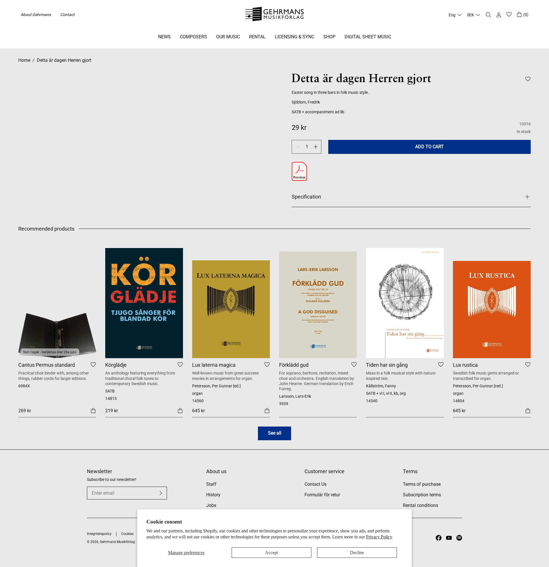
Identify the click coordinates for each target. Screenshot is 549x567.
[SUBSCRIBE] (161, 493)
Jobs (211, 505)
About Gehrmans (36, 14)
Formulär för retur (322, 494)
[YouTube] (449, 538)
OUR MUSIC (228, 36)
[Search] (488, 14)
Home (24, 60)
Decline (357, 552)
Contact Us (316, 484)
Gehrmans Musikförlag (117, 542)
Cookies (127, 534)
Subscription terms (422, 494)
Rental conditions (420, 505)
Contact (67, 14)
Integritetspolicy (99, 534)
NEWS (164, 36)
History (213, 494)
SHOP (329, 36)
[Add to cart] (93, 410)
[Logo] (274, 15)
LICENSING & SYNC (294, 36)
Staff (211, 484)
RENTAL (257, 36)
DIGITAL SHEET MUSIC (368, 36)
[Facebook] (438, 538)
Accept (271, 552)
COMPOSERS (193, 36)
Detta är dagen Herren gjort (64, 60)
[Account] (499, 15)
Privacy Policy (379, 536)
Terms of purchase (422, 484)
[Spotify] (459, 538)
